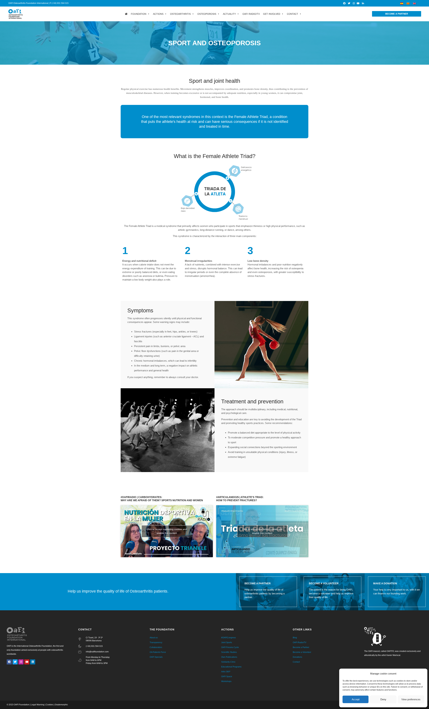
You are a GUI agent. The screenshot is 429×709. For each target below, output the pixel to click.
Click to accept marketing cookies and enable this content (167, 531)
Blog (295, 637)
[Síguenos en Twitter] (349, 3)
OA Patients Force (158, 652)
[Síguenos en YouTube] (358, 3)
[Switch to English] (414, 3)
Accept (355, 699)
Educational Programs (231, 667)
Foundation (138, 14)
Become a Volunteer (302, 652)
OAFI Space (226, 676)
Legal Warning (37, 704)
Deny (383, 699)
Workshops (226, 681)
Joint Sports (226, 642)
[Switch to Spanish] (402, 3)
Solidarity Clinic (228, 662)
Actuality (229, 14)
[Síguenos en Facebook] (345, 3)
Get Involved (271, 14)
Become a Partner (301, 647)
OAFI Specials (156, 657)
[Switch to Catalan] (408, 3)
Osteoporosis (206, 14)
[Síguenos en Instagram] (354, 3)
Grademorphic (61, 704)
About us (154, 637)
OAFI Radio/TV (251, 14)
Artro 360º (225, 671)
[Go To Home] (126, 14)
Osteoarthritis (180, 14)
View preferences (410, 699)
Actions (158, 14)
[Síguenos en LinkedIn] (363, 3)
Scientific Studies (229, 652)
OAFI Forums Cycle (230, 647)
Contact (292, 14)
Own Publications (229, 657)
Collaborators (156, 647)
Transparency (156, 642)
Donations (297, 657)
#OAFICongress (228, 637)
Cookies (49, 704)
